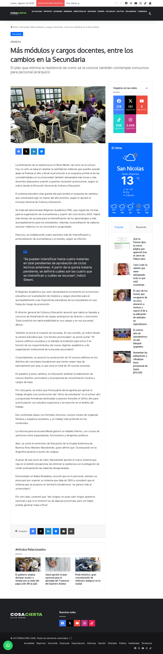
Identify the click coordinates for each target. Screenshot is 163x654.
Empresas (68, 11)
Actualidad (37, 11)
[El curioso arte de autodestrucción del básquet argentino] (122, 334)
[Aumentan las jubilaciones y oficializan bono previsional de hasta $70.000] (122, 357)
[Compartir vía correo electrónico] (63, 531)
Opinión (101, 11)
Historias (92, 11)
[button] (8, 645)
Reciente (141, 227)
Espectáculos (80, 11)
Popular (119, 227)
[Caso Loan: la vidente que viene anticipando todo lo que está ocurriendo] (122, 269)
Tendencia (142, 11)
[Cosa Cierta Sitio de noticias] (18, 13)
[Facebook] (18, 151)
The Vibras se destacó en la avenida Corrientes (89, 3)
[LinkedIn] (34, 151)
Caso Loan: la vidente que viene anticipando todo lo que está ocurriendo (140, 274)
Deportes (48, 11)
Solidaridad (131, 11)
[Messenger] (41, 151)
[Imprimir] (71, 531)
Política (120, 11)
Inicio (15, 27)
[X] (26, 151)
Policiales (110, 11)
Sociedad (24, 27)
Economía (57, 11)
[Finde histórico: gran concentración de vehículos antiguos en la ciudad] (87, 564)
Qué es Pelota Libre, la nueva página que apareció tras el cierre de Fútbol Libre (140, 249)
